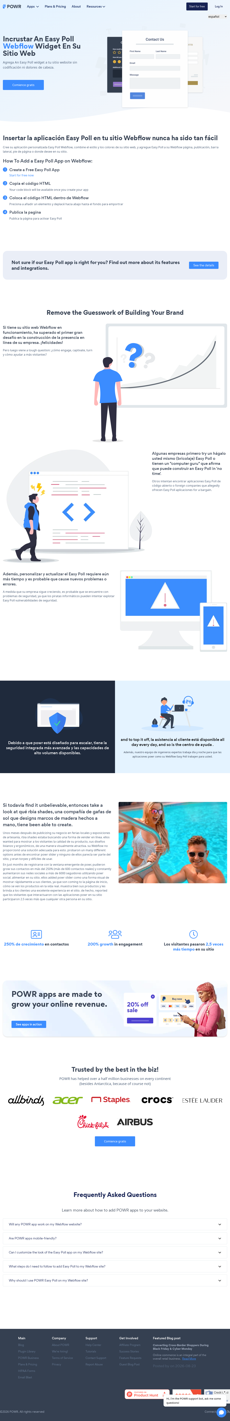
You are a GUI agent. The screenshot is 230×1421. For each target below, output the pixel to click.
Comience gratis (23, 85)
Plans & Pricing (55, 6)
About (76, 6)
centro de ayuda (197, 744)
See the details (203, 265)
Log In (219, 6)
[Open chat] (221, 1412)
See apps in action (29, 1024)
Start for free (197, 6)
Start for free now (21, 175)
